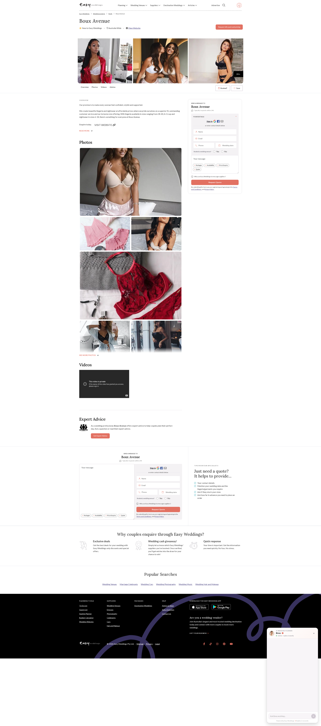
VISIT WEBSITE (103, 124)
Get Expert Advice (100, 436)
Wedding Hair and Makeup (207, 584)
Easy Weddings (84, 14)
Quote (198, 169)
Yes (217, 151)
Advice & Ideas (168, 606)
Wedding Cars (147, 584)
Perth (110, 14)
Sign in (210, 121)
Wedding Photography (166, 584)
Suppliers (111, 601)
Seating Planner (85, 614)
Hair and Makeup (113, 626)
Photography (112, 614)
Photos (95, 87)
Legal (157, 644)
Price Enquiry (223, 165)
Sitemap (140, 644)
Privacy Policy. (209, 189)
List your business (198, 633)
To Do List (83, 606)
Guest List (83, 610)
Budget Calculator (86, 618)
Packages (199, 165)
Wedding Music (185, 584)
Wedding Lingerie (99, 14)
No (225, 151)
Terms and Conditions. (144, 516)
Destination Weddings (143, 606)
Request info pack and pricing (229, 27)
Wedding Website (86, 622)
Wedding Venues (109, 584)
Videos (104, 87)
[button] (123, 5)
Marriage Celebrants (129, 584)
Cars (108, 622)
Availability (210, 165)
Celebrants (111, 618)
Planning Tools (86, 601)
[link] (204, 643)
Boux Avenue (120, 14)
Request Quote (215, 182)
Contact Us (166, 614)
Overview (85, 87)
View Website (134, 28)
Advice (112, 87)
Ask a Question (168, 610)
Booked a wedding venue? (202, 152)
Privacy (149, 644)
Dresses (110, 610)
